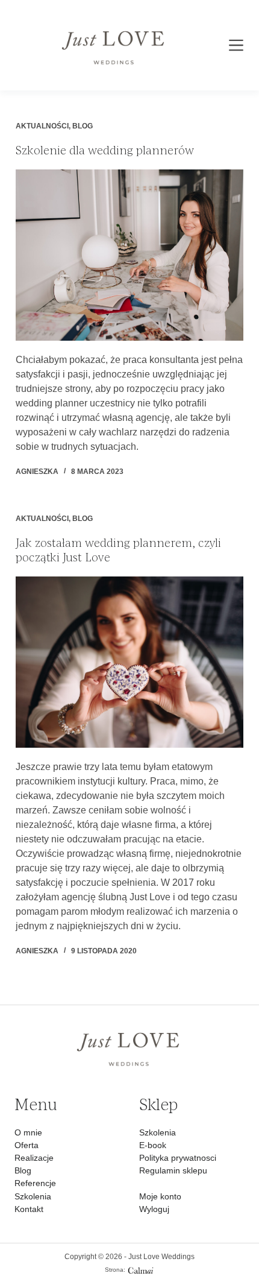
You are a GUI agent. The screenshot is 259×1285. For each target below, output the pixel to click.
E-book (152, 1145)
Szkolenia (32, 1196)
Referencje (35, 1183)
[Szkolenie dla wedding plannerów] (129, 255)
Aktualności (42, 126)
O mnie (28, 1132)
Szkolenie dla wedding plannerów (105, 150)
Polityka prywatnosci (177, 1158)
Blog (82, 126)
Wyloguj (154, 1209)
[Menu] (236, 45)
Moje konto (160, 1196)
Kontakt (28, 1209)
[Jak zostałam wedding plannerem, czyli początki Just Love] (129, 662)
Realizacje (34, 1158)
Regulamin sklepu (173, 1170)
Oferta (26, 1145)
